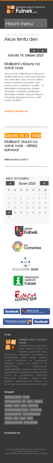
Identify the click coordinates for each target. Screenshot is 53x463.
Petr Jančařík (35, 409)
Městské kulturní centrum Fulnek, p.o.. (29, 450)
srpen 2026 (27, 183)
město (30, 418)
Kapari (30, 401)
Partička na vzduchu (13, 422)
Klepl (16, 418)
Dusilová (8, 418)
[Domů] (25, 9)
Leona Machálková (31, 414)
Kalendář (17, 34)
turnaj (16, 405)
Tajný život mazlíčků (13, 397)
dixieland (38, 401)
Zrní (24, 401)
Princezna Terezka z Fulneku (16, 409)
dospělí (26, 397)
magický (8, 405)
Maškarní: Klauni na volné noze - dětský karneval (20, 145)
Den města (33, 405)
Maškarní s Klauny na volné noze (22, 65)
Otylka (22, 418)
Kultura (24, 405)
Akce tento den (31, 34)
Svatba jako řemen (13, 414)
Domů (8, 34)
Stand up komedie (13, 401)
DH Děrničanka (30, 422)
